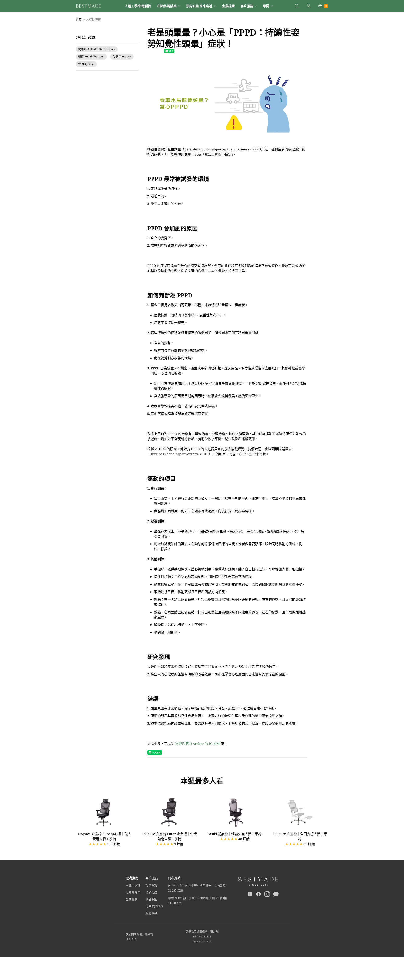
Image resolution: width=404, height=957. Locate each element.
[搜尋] (297, 6)
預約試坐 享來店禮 (199, 6)
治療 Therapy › (122, 56)
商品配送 (151, 892)
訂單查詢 (151, 885)
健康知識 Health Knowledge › (96, 49)
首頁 (79, 19)
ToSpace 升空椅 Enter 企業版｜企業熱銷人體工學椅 (169, 836)
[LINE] (276, 894)
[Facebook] (258, 894)
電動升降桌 (133, 892)
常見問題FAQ (154, 906)
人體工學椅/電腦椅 (138, 6)
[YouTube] (250, 894)
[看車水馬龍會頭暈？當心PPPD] (227, 144)
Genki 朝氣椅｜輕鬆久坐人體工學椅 (235, 834)
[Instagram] (267, 894)
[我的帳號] (308, 6)
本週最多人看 (202, 781)
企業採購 (228, 6)
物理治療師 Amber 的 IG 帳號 (197, 743)
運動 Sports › (86, 64)
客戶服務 (247, 6)
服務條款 (151, 913)
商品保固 (151, 899)
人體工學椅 (133, 885)
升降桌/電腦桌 (167, 6)
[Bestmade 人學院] (88, 6)
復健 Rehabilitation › (91, 56)
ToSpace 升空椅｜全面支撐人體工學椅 (300, 836)
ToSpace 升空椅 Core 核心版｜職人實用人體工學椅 (104, 836)
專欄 (266, 6)
